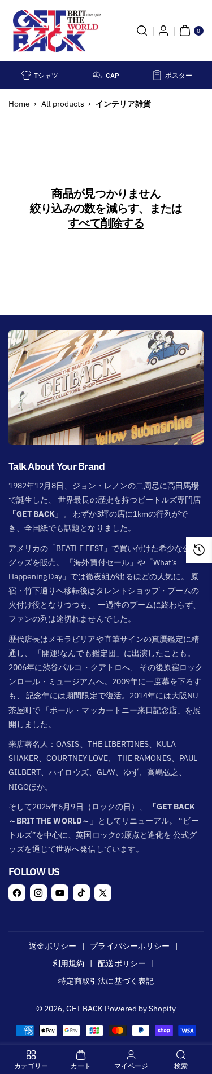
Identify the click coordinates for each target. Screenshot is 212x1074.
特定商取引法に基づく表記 (106, 981)
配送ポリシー (121, 963)
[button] (141, 30)
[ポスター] (157, 75)
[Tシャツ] (26, 75)
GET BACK (84, 1008)
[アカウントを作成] (163, 30)
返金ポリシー (52, 946)
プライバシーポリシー (130, 946)
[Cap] (98, 75)
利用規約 (68, 963)
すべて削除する (106, 222)
